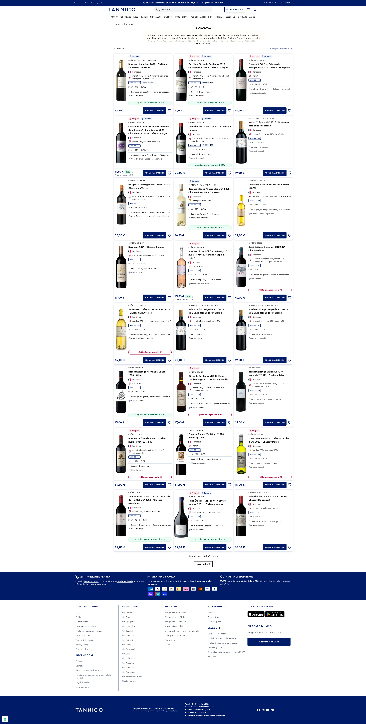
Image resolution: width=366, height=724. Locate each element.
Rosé (177, 17)
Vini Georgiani (128, 649)
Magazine (171, 607)
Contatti (79, 666)
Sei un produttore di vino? (87, 670)
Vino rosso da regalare (218, 634)
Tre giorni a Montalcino (175, 613)
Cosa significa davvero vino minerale (182, 631)
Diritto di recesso (83, 636)
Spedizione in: (81, 3)
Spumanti (168, 17)
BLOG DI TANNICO (283, 3)
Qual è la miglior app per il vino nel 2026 (226, 652)
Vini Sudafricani (129, 672)
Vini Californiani (129, 658)
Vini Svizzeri (127, 640)
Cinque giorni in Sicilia (175, 617)
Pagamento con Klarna (85, 626)
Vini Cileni (126, 654)
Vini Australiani (128, 668)
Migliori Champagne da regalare (222, 643)
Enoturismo (170, 640)
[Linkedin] (272, 710)
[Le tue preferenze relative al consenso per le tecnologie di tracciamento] (5, 719)
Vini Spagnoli (128, 622)
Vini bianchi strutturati (132, 677)
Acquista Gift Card (269, 642)
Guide (167, 645)
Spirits (185, 17)
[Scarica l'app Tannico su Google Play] (275, 614)
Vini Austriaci (128, 636)
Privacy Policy (81, 645)
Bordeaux (129, 24)
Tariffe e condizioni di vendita (88, 631)
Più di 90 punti (214, 617)
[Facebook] (258, 710)
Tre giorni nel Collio (174, 626)
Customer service (83, 622)
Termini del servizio (84, 640)
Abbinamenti (206, 17)
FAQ (77, 613)
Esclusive (230, 17)
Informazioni (84, 655)
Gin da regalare (215, 648)
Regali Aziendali (82, 683)
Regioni (194, 17)
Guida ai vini (130, 607)
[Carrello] (255, 9)
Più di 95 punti (214, 622)
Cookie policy (81, 649)
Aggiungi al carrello (154, 110)
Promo (114, 17)
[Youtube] (267, 710)
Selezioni (214, 628)
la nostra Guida (91, 582)
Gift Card (268, 3)
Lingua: (101, 3)
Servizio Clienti (124, 582)
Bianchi (144, 17)
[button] (248, 9)
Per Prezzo (125, 17)
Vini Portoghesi (129, 626)
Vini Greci (126, 645)
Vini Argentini (128, 663)
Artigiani (219, 17)
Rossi (135, 17)
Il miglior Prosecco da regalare (222, 638)
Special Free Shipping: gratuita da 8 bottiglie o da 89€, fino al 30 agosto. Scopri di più (183, 3)
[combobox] (185, 10)
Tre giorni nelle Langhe (175, 622)
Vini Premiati (216, 607)
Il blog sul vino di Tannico (176, 636)
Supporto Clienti (86, 607)
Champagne (156, 17)
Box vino (212, 657)
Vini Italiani (127, 613)
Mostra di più (203, 564)
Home (117, 24)
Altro (252, 17)
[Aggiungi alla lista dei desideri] (169, 110)
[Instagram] (263, 710)
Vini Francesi (127, 617)
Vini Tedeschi (128, 631)
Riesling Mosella (129, 681)
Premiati (211, 613)
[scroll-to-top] (360, 710)
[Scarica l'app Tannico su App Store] (256, 614)
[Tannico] (121, 9)
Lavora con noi (82, 687)
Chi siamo (79, 661)
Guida (78, 617)
